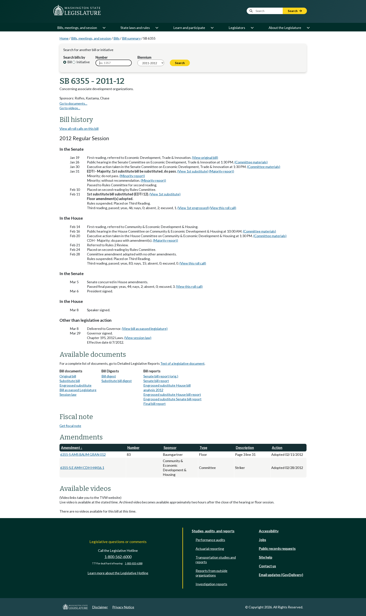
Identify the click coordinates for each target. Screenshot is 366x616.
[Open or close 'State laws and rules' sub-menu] (156, 27)
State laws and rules (135, 28)
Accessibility (269, 531)
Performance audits (210, 540)
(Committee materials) (251, 162)
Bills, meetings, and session (77, 28)
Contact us (267, 566)
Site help (265, 557)
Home (64, 38)
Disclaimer (100, 607)
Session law (67, 394)
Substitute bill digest (116, 381)
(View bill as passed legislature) (145, 328)
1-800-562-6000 (118, 556)
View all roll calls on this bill (79, 128)
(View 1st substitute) (192, 171)
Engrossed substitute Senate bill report (172, 399)
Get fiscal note (70, 426)
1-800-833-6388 (133, 563)
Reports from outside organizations (211, 573)
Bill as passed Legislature (77, 390)
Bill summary (131, 38)
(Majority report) (221, 171)
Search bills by (74, 57)
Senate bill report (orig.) (160, 376)
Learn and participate (189, 28)
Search (293, 11)
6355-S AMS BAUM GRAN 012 (83, 454)
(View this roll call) (222, 208)
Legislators (237, 28)
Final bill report (154, 404)
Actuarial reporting (210, 548)
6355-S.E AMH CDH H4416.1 (82, 468)
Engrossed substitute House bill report (172, 394)
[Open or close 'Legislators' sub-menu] (252, 27)
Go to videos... (69, 108)
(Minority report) (132, 176)
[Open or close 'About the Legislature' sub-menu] (308, 27)
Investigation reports (211, 584)
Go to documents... (73, 103)
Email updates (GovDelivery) (281, 575)
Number (102, 57)
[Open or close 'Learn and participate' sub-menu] (212, 27)
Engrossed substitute (75, 385)
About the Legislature (285, 28)
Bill (69, 62)
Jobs (262, 540)
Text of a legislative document (182, 363)
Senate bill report (156, 381)
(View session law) (137, 338)
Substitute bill (69, 381)
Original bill (67, 376)
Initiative (83, 62)
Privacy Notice (123, 607)
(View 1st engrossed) (193, 208)
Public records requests (277, 548)
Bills (116, 38)
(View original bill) (205, 157)
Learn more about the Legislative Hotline (117, 573)
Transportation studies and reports (216, 559)
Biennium (144, 57)
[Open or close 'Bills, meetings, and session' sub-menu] (104, 27)
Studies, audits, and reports (213, 531)
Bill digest (108, 376)
